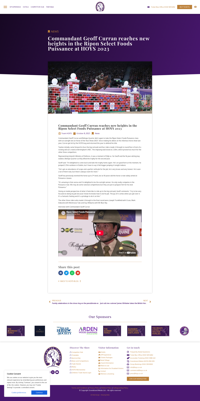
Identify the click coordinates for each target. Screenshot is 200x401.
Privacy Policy (94, 388)
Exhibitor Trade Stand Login (81, 373)
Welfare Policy (106, 388)
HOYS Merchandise (78, 370)
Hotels (26, 7)
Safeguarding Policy (121, 388)
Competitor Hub (37, 7)
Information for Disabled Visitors (111, 368)
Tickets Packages (106, 357)
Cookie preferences (19, 392)
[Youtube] (57, 372)
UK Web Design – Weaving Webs (100, 395)
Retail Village (104, 360)
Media (73, 367)
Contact (103, 371)
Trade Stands (76, 364)
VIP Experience (15, 7)
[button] (60, 273)
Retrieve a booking (107, 374)
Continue (39, 392)
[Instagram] (53, 372)
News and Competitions (80, 361)
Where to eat (104, 366)
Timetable (50, 7)
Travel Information (107, 363)
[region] (27, 383)
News (55, 31)
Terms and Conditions (80, 388)
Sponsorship (76, 358)
